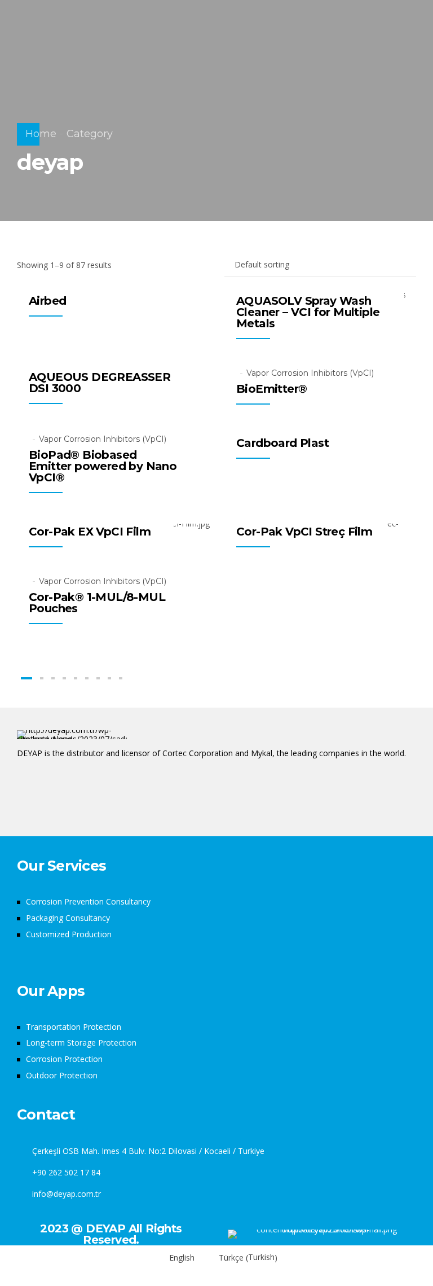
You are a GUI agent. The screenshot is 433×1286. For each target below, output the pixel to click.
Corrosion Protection (64, 1059)
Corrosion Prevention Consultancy (88, 901)
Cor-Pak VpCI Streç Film (304, 531)
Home (40, 134)
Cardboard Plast (282, 443)
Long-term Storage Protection (81, 1042)
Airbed (47, 301)
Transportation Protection (73, 1026)
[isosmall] (322, 1234)
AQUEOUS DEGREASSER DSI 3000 (99, 382)
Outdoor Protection (62, 1075)
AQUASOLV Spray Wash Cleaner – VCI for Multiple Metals (307, 312)
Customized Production (69, 934)
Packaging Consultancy (68, 917)
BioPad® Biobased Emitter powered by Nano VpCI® (102, 466)
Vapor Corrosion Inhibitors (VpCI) (310, 373)
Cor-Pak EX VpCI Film (90, 531)
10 (109, 678)
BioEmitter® (271, 389)
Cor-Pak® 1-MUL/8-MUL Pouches (97, 602)
